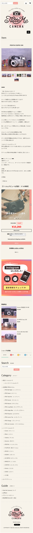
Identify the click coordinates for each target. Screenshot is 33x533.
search (15, 3)
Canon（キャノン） (10, 430)
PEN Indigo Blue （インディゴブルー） (15, 410)
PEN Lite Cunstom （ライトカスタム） (15, 424)
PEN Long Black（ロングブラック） (14, 407)
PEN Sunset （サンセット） (12, 400)
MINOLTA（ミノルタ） (10, 461)
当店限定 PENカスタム (8, 387)
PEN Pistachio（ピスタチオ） (12, 413)
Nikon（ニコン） (9, 434)
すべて (4, 354)
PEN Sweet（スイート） (11, 393)
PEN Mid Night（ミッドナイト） (13, 389)
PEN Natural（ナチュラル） (12, 403)
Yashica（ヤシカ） (9, 437)
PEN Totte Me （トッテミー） (12, 396)
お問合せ (5, 492)
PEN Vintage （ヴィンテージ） (13, 420)
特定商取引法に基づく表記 (9, 498)
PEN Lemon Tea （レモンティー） (13, 417)
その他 (6, 475)
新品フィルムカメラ (8, 380)
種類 (8, 234)
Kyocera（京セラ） (10, 441)
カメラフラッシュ (7, 479)
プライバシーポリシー (8, 495)
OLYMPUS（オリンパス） (11, 458)
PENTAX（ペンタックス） (11, 444)
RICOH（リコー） (9, 451)
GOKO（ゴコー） (9, 471)
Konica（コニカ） (9, 468)
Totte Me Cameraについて (9, 490)
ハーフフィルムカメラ (8, 428)
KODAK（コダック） (10, 454)
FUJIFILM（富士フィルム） (12, 447)
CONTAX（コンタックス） (11, 465)
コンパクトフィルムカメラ (11, 383)
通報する (16, 252)
